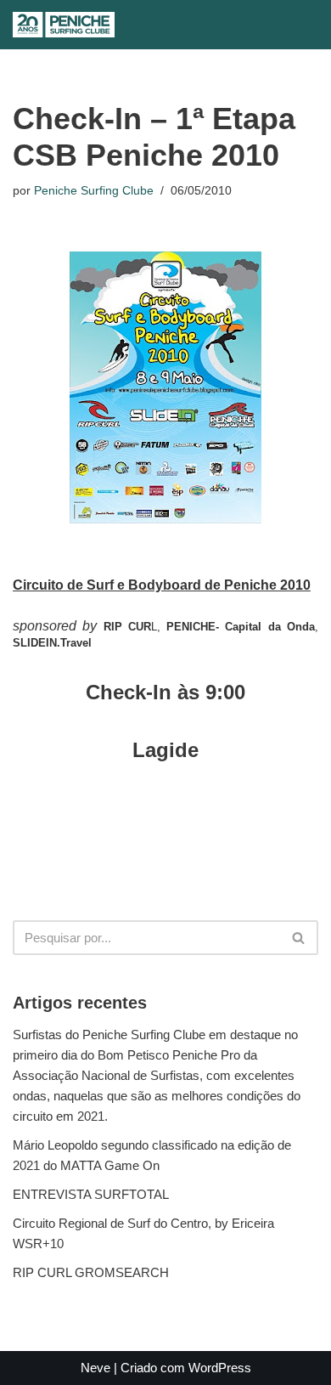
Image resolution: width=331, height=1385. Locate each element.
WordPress (219, 1367)
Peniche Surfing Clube (94, 190)
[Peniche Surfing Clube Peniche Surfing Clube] (64, 24)
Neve (95, 1367)
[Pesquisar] (155, 25)
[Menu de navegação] (190, 24)
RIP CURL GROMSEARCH (91, 1272)
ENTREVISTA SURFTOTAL (91, 1194)
